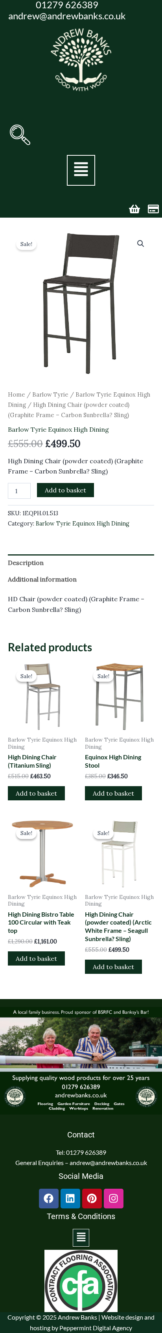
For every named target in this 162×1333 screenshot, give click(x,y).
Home (16, 394)
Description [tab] (26, 563)
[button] (20, 135)
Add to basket (65, 490)
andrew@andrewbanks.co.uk (67, 15)
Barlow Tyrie (50, 394)
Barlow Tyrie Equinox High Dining (58, 429)
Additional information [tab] (42, 579)
